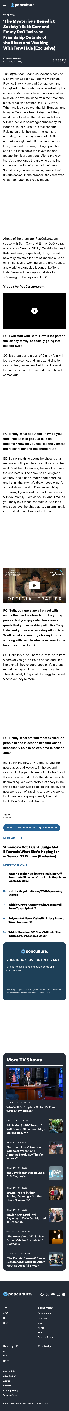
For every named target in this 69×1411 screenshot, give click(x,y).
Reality (11, 1142)
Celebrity (12, 1231)
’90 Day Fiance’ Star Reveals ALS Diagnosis (25, 1174)
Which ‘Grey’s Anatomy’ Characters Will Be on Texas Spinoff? (35, 906)
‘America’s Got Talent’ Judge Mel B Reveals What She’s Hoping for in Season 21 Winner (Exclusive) (31, 851)
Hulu (40, 1332)
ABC (5, 1313)
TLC (5, 1356)
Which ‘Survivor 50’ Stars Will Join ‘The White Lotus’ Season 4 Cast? (34, 933)
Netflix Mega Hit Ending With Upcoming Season (35, 892)
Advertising (9, 1375)
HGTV (6, 1361)
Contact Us (9, 1371)
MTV (5, 1351)
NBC (5, 1317)
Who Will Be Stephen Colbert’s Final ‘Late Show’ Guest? (31, 1108)
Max (40, 1322)
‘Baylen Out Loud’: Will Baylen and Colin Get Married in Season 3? (26, 1218)
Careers (7, 1385)
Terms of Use (12, 992)
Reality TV (10, 1346)
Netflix (41, 1327)
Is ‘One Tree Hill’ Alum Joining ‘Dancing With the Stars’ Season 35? (24, 1196)
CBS (5, 1322)
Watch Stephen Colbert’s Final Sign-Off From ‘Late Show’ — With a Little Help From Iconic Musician (37, 877)
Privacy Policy (44, 992)
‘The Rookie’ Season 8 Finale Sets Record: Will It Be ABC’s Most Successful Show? (25, 1261)
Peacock (42, 1317)
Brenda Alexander (13, 58)
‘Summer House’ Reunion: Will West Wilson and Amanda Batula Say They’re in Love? (25, 1152)
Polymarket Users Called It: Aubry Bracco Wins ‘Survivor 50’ (36, 920)
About (6, 1380)
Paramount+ (44, 1313)
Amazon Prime (45, 1337)
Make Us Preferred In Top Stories (31, 827)
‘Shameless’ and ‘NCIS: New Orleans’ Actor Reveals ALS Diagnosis (25, 1239)
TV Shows (9, 15)
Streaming (13, 1120)
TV (5, 1307)
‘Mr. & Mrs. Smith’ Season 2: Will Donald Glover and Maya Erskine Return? (25, 1128)
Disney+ (7, 817)
